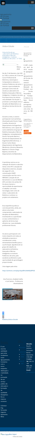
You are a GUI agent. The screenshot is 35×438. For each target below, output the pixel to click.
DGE (22, 357)
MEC (22, 364)
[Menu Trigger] (3, 3)
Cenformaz (22, 352)
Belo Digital (12, 434)
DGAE (23, 354)
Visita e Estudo (13, 319)
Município (22, 347)
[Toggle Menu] (32, 2)
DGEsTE (21, 361)
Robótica (5, 319)
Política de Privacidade (8, 429)
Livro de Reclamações (22, 429)
